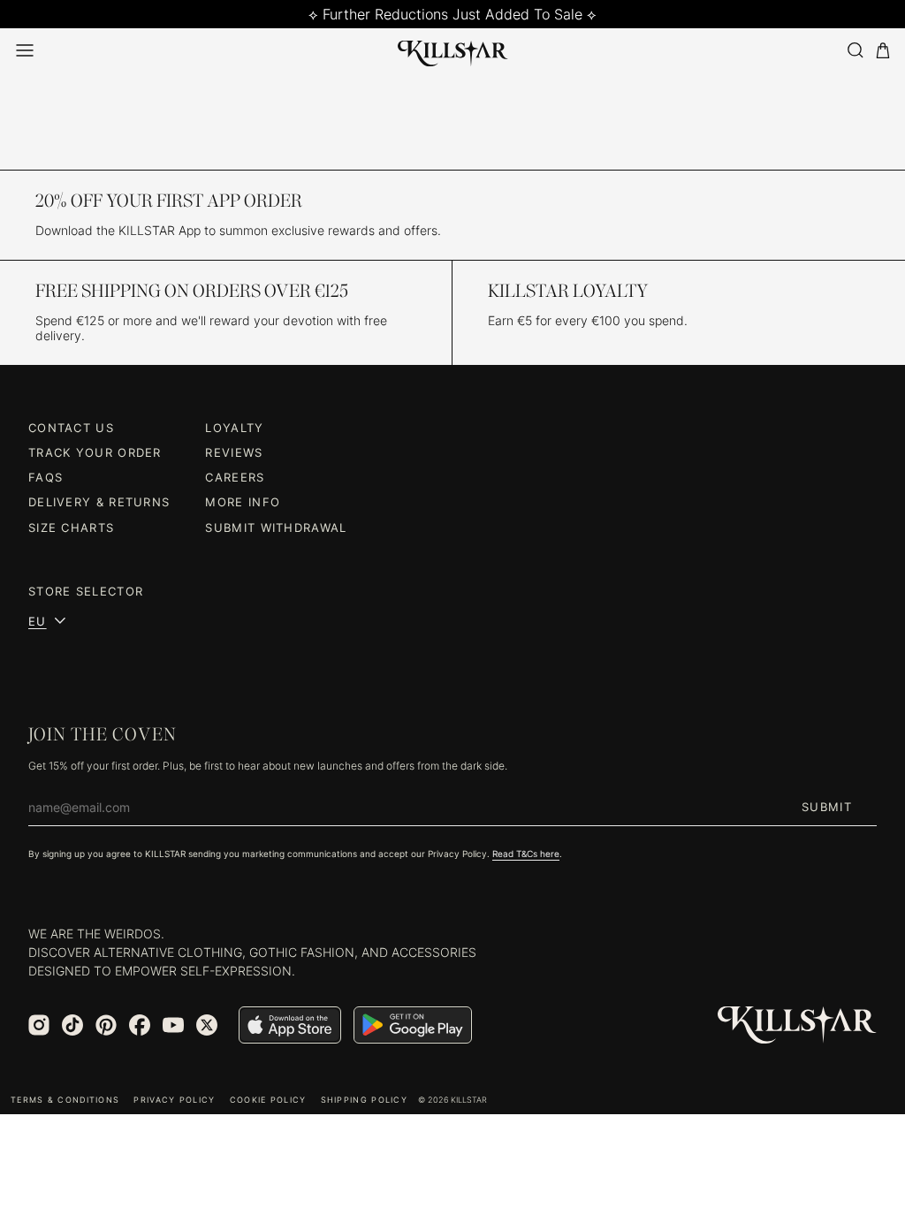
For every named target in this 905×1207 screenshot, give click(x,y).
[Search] (854, 50)
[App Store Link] (290, 1025)
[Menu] (24, 50)
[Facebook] (139, 1025)
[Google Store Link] (413, 1025)
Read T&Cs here (525, 853)
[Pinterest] (106, 1025)
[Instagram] (38, 1025)
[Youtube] (173, 1025)
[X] (206, 1025)
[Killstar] (797, 1025)
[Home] (453, 50)
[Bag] (883, 50)
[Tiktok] (72, 1025)
